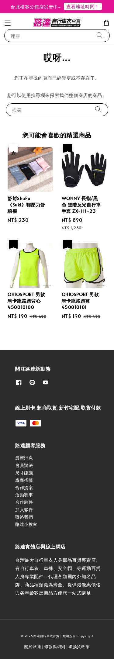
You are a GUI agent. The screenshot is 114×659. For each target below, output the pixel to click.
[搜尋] (99, 35)
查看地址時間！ (81, 6)
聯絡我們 (24, 517)
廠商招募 (24, 480)
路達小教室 (26, 524)
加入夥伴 (24, 509)
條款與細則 (54, 646)
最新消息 (24, 458)
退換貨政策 (79, 646)
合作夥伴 (24, 502)
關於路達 (32, 646)
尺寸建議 (24, 473)
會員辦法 (24, 465)
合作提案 (24, 487)
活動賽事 (24, 495)
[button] (7, 22)
